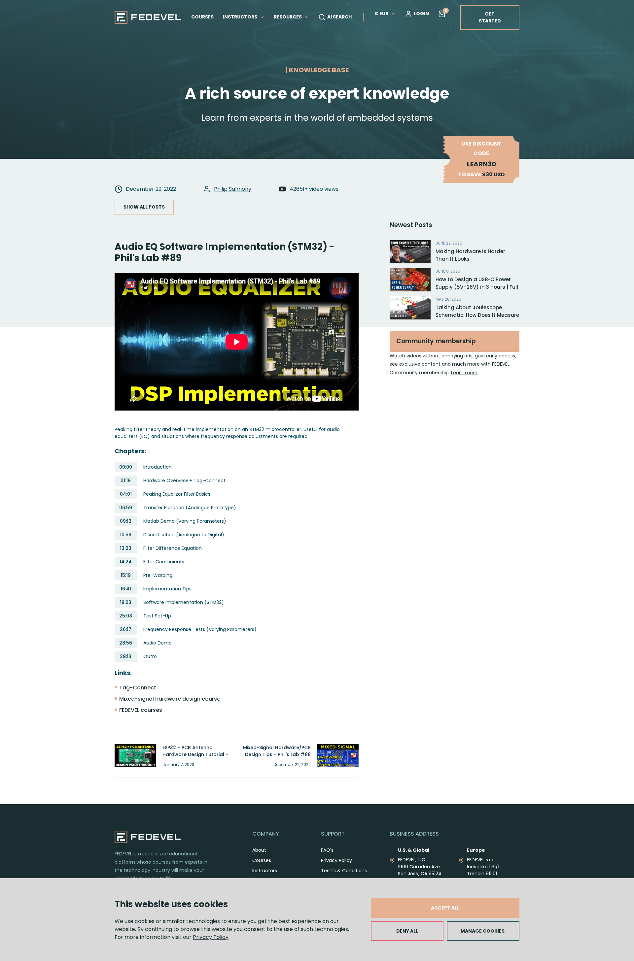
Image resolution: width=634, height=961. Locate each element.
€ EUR (381, 13)
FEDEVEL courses (140, 710)
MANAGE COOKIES (483, 931)
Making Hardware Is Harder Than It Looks (470, 255)
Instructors (264, 870)
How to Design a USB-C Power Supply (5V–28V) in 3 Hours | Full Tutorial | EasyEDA (477, 287)
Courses (261, 860)
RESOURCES (288, 17)
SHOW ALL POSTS (144, 207)
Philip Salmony (232, 189)
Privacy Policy (211, 937)
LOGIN (421, 13)
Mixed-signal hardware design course (169, 699)
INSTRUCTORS (240, 17)
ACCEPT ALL (445, 908)
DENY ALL (407, 931)
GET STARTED (490, 17)
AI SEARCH (339, 17)
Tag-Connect (137, 687)
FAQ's (327, 850)
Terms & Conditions (344, 870)
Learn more (464, 372)
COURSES (202, 17)
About (259, 850)
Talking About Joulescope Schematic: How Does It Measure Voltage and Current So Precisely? (477, 318)
